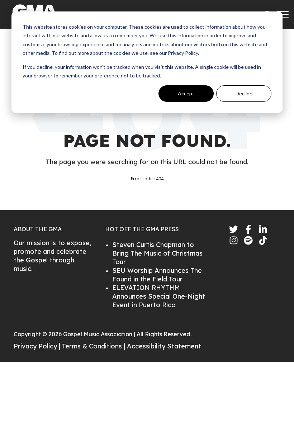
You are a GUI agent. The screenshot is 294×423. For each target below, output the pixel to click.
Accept (186, 93)
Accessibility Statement (164, 346)
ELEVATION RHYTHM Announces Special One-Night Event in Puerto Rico (158, 296)
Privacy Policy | (38, 346)
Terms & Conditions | (94, 346)
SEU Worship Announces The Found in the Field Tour (157, 274)
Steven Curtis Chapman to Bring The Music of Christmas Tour (157, 253)
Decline (244, 93)
